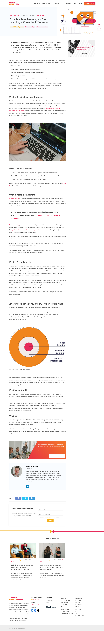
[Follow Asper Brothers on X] (38, 610)
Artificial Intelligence (17, 27)
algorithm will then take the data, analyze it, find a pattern (28, 230)
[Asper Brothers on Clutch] (51, 607)
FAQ (62, 597)
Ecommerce (78, 606)
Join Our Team (65, 609)
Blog (74, 3)
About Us (37, 3)
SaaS (76, 613)
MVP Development (47, 3)
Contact (80, 3)
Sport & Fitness (79, 615)
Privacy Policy (65, 611)
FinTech (77, 602)
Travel (77, 608)
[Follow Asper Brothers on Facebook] (35, 610)
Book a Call (90, 3)
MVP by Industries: (80, 597)
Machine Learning (41, 27)
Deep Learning (29, 27)
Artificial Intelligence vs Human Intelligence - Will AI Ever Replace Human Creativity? (51, 567)
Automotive (78, 604)
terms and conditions (49, 517)
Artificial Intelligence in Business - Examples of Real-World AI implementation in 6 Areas (22, 567)
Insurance (78, 609)
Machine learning (14, 198)
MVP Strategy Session (67, 613)
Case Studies (57, 3)
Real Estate (78, 599)
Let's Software (56, 456)
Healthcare (78, 600)
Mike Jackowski (14, 15)
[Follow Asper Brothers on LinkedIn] (32, 610)
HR (76, 611)
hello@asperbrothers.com (37, 604)
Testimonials (67, 3)
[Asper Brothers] (14, 3)
